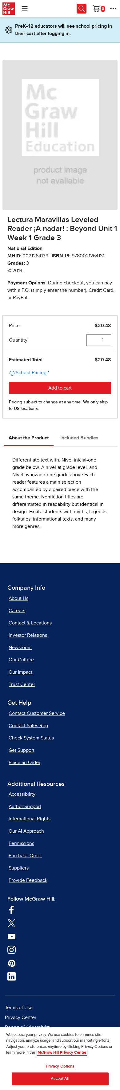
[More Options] (113, 8)
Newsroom (20, 647)
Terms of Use (19, 1007)
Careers (17, 610)
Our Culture (21, 659)
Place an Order (24, 762)
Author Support (25, 806)
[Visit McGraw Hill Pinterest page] (11, 962)
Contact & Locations (30, 622)
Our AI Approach (26, 831)
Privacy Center (20, 1017)
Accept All (60, 1079)
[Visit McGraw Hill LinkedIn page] (11, 976)
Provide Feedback (28, 880)
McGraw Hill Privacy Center (62, 1053)
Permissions (21, 843)
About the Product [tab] (29, 437)
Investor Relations (28, 635)
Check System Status (31, 737)
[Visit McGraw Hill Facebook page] (11, 909)
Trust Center (22, 684)
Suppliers (19, 868)
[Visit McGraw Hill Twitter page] (11, 922)
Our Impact (20, 672)
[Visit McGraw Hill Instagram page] (11, 949)
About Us (18, 598)
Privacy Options (60, 1066)
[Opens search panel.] (81, 9)
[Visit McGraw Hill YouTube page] (11, 935)
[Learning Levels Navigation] (25, 9)
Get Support (21, 750)
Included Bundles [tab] (79, 437)
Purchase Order (25, 855)
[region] (60, 1058)
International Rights (29, 818)
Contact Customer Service (37, 713)
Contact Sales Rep (28, 725)
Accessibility (22, 794)
